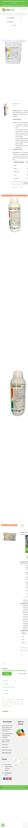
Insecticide (5, 693)
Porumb (21, 701)
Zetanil (22, 525)
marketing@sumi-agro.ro (8, 773)
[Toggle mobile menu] (25, 9)
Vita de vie (4, 706)
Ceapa (4, 701)
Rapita (7, 704)
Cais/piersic (8, 699)
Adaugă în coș (16, 187)
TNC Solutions (22, 788)
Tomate (14, 704)
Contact (4, 759)
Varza (19, 704)
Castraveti (22, 699)
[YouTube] (10, 779)
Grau (14, 701)
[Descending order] (21, 17)
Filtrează (7, 673)
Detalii (22, 187)
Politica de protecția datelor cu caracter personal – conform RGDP (7, 735)
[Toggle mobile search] (22, 9)
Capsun (13, 699)
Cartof (17, 699)
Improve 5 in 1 (16, 103)
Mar (18, 701)
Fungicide (5, 690)
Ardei (4, 699)
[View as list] (15, 25)
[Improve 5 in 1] (6, 110)
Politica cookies (5, 744)
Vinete (22, 704)
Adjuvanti (4, 684)
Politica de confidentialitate (7, 788)
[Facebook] (4, 779)
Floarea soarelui (9, 701)
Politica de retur (5, 747)
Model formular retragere (6, 750)
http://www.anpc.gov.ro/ (6, 752)
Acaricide (4, 680)
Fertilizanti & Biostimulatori (8, 687)
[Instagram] (7, 779)
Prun (3, 704)
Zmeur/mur (10, 706)
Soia (10, 704)
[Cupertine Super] (13, 52)
